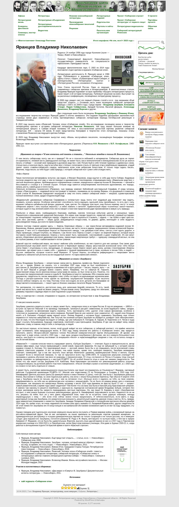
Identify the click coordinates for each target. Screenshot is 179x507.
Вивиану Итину (126, 113)
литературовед (56, 491)
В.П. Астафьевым (119, 144)
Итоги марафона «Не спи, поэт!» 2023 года (113, 40)
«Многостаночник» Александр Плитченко (37, 40)
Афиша (21, 16)
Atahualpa (100, 500)
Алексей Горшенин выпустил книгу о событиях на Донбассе (154, 170)
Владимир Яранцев (40, 491)
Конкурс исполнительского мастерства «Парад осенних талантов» (154, 134)
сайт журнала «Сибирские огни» (36, 481)
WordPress (89, 500)
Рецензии (73, 28)
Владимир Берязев (78, 109)
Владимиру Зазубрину (106, 113)
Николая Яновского (84, 126)
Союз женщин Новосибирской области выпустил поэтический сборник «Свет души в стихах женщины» (150, 159)
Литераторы (92, 491)
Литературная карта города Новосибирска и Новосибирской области (88, 498)
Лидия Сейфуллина (76, 107)
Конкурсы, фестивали (23, 27)
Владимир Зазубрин (113, 105)
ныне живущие (70, 491)
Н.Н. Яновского (100, 144)
